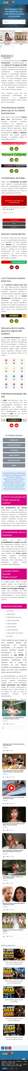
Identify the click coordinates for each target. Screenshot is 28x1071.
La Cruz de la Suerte (14, 445)
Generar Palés (14, 220)
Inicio (3, 1059)
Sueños (14, 465)
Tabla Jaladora (14, 455)
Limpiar (14, 223)
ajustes (20, 1065)
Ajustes (11, 1068)
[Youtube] (9, 1048)
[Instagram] (6, 1048)
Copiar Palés (14, 227)
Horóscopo (14, 450)
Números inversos (14, 460)
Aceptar (4, 1068)
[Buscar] (22, 21)
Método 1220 (14, 440)
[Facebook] (2, 1048)
